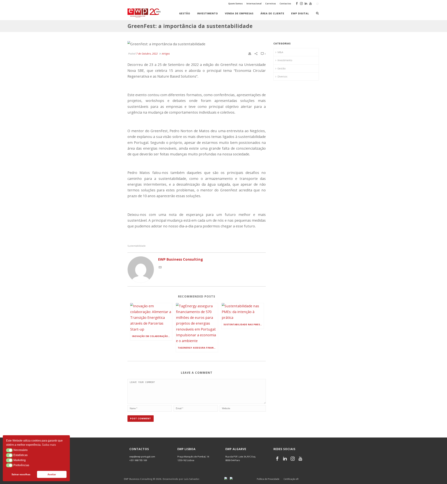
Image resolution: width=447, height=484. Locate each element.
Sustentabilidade (136, 246)
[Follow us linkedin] (285, 459)
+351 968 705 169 (138, 460)
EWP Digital (300, 13)
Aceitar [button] (51, 474)
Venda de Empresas (239, 13)
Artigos (166, 53)
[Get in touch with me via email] (160, 267)
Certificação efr (291, 479)
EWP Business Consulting (138, 479)
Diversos (282, 76)
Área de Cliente (272, 13)
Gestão (184, 13)
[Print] (249, 53)
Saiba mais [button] (49, 444)
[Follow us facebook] (277, 459)
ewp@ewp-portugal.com (142, 456)
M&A (280, 52)
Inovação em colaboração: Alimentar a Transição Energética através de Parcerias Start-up (152, 336)
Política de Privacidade (268, 479)
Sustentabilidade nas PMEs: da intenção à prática (244, 324)
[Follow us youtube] (300, 459)
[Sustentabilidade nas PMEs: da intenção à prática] (243, 312)
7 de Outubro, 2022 (147, 53)
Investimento (207, 13)
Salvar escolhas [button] (21, 474)
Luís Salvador (191, 479)
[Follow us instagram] (293, 459)
